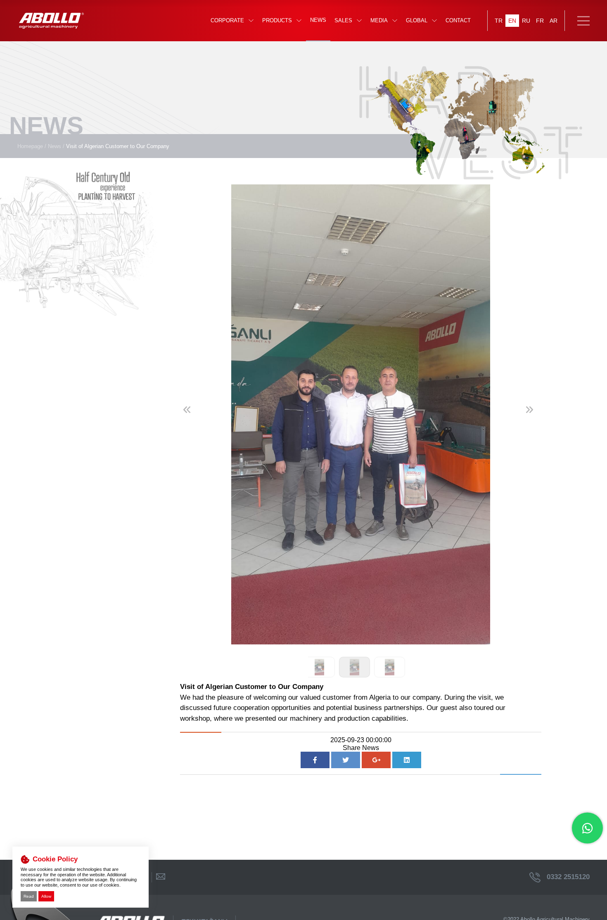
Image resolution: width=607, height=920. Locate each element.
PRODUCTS (277, 21)
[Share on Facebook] (315, 760)
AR (553, 20)
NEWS (318, 20)
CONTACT (458, 21)
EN (512, 20)
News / (56, 146)
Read (29, 896)
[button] (532, 418)
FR (540, 20)
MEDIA (379, 21)
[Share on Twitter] (345, 760)
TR (499, 20)
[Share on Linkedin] (406, 760)
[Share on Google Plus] (376, 760)
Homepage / (31, 146)
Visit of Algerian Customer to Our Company (117, 146)
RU (526, 20)
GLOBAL (416, 21)
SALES (343, 21)
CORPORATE (227, 21)
